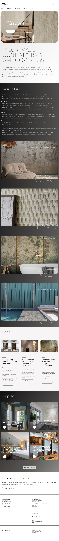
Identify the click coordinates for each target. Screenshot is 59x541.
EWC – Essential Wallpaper (9, 108)
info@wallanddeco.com (6, 504)
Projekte (26, 8)
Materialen (18, 8)
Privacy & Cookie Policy (36, 530)
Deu (49, 4)
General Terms (35, 532)
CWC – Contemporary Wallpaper (10, 103)
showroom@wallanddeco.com (45, 503)
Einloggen (36, 513)
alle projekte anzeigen (29, 467)
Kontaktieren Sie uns (9, 488)
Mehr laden (8, 384)
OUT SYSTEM (5, 122)
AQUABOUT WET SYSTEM (8, 114)
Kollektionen (9, 8)
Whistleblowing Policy (36, 531)
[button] (25, 41)
